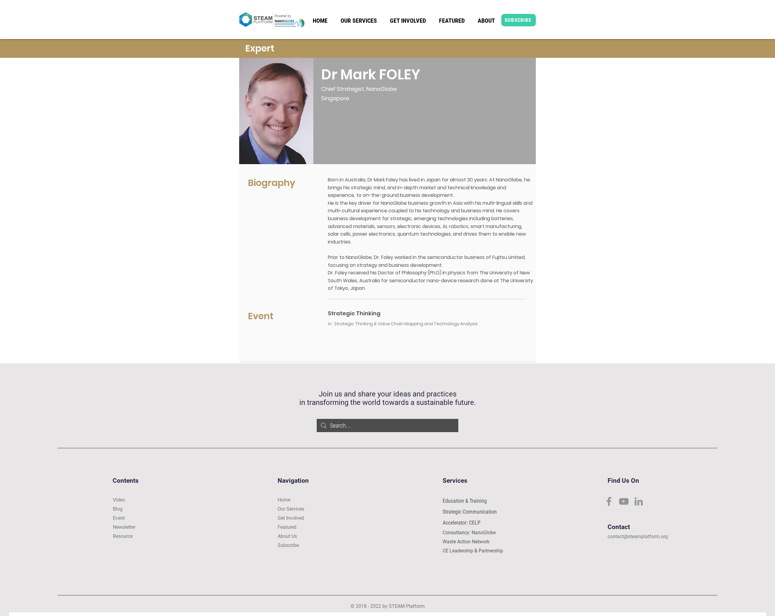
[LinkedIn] (639, 501)
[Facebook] (609, 501)
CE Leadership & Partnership (473, 551)
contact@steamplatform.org (638, 536)
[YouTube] (624, 501)
